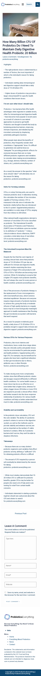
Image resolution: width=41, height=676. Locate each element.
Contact (12, 644)
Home (11, 637)
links (9, 630)
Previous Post (20, 513)
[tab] (20, 630)
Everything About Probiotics (19, 639)
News (11, 642)
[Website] (20, 585)
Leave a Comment (9, 57)
